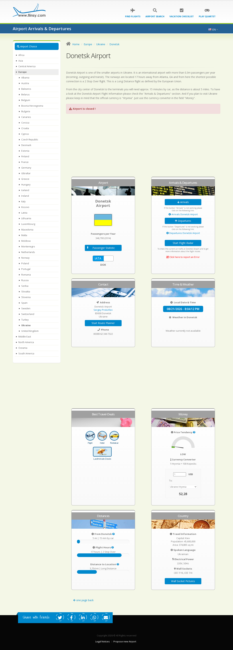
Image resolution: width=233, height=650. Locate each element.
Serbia (24, 285)
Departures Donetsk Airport (184, 233)
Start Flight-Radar (183, 243)
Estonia (25, 150)
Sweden (25, 308)
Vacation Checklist (181, 16)
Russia (25, 280)
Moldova (26, 240)
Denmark (26, 145)
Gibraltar (26, 173)
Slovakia (25, 291)
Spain (24, 302)
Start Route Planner (103, 323)
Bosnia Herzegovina (32, 105)
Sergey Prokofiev (103, 309)
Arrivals (184, 202)
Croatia (25, 128)
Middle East (24, 336)
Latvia (24, 212)
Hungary (25, 184)
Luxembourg (28, 224)
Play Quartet (207, 16)
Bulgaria (25, 111)
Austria (25, 83)
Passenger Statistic (103, 248)
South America (26, 353)
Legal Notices (102, 641)
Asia (20, 60)
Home (76, 44)
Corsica (25, 122)
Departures (184, 220)
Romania (26, 274)
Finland (25, 156)
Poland (25, 263)
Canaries (26, 117)
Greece (25, 179)
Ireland (25, 195)
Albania (25, 77)
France (25, 162)
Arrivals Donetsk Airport (184, 214)
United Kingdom (30, 331)
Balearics (26, 88)
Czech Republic (29, 139)
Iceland (25, 190)
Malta (24, 235)
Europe (22, 72)
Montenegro (28, 246)
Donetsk (114, 44)
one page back (85, 600)
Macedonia (27, 229)
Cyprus (25, 133)
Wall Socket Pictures (183, 581)
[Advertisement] (143, 146)
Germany (26, 167)
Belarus (25, 94)
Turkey (25, 319)
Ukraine (26, 325)
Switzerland (27, 314)
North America (26, 342)
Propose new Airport (124, 641)
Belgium (25, 100)
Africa (21, 55)
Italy (23, 201)
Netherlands (28, 252)
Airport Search (154, 16)
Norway (25, 257)
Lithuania (26, 218)
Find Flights (132, 16)
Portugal (25, 269)
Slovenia (26, 297)
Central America (26, 66)
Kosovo (25, 207)
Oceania (22, 347)
